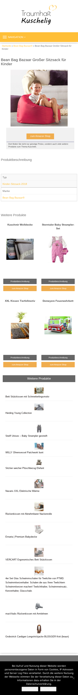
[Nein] (73, 678)
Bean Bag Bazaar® (22, 46)
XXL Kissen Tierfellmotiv (20, 300)
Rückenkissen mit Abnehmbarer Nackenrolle (28, 514)
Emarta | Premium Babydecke (21, 537)
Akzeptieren (30, 689)
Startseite (6, 46)
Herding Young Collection (18, 413)
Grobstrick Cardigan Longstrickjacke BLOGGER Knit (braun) (37, 636)
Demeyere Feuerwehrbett (58, 300)
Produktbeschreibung (20, 281)
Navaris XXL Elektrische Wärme (22, 491)
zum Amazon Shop (40, 136)
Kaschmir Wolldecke (20, 224)
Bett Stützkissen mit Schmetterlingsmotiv (27, 396)
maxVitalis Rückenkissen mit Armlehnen (26, 613)
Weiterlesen (48, 689)
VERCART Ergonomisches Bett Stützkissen (28, 559)
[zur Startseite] (39, 14)
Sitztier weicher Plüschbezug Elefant (24, 468)
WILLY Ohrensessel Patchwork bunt (24, 452)
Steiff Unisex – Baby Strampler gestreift (26, 436)
